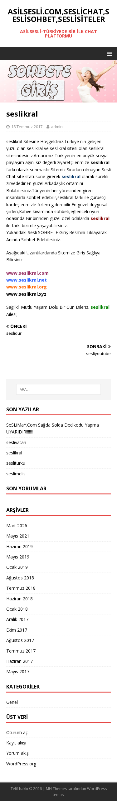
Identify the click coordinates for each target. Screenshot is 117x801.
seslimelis (16, 474)
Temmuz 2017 (21, 651)
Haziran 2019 (19, 546)
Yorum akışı (18, 753)
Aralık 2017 (17, 619)
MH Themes (56, 788)
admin (57, 126)
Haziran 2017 (19, 661)
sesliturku (15, 463)
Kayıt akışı (16, 743)
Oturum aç (17, 732)
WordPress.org (21, 764)
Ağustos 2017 (20, 640)
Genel (12, 702)
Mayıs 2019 (17, 557)
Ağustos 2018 (20, 578)
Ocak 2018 (17, 609)
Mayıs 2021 (17, 536)
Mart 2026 (16, 525)
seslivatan (16, 442)
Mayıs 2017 (17, 671)
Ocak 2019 (17, 567)
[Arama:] (59, 389)
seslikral (14, 453)
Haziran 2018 (19, 599)
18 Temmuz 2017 (26, 126)
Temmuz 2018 (21, 588)
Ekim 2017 (16, 630)
